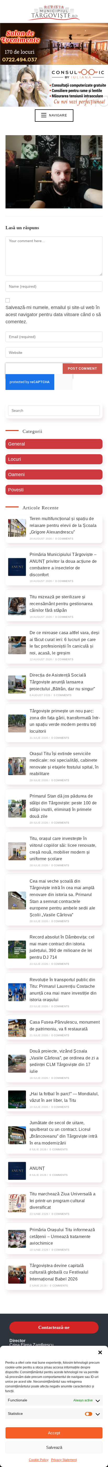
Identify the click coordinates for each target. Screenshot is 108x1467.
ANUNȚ (37, 1168)
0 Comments (64, 538)
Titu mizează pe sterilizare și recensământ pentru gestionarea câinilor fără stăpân (61, 604)
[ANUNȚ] (17, 1171)
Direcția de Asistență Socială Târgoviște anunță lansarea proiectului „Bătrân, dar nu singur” (62, 682)
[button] (100, 1352)
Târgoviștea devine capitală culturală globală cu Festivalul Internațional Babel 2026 (59, 1272)
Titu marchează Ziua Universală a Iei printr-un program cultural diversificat (63, 1201)
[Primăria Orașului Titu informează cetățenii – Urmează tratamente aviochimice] (17, 1239)
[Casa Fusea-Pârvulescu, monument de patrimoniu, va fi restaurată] (17, 1028)
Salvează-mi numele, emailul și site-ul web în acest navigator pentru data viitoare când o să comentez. (53, 314)
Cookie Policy (38, 1460)
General (16, 444)
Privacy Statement (64, 1460)
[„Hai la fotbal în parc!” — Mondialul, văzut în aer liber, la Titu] (17, 1099)
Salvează (54, 1447)
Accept (54, 1433)
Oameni (16, 474)
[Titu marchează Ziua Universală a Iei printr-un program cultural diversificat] (17, 1203)
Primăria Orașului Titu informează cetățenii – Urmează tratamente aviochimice (62, 1236)
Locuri (14, 459)
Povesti (16, 489)
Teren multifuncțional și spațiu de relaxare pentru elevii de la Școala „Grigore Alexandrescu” (63, 525)
